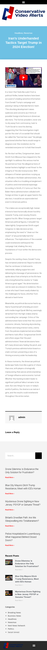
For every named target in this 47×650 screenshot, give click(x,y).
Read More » (9, 477)
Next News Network (16, 625)
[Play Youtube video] (23, 77)
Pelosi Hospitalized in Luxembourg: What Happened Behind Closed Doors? (22, 537)
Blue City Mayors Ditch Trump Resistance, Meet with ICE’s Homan (27, 579)
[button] (23, 2)
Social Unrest (13, 632)
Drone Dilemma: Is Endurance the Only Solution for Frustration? (27, 564)
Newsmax (28, 33)
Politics (11, 629)
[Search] (38, 455)
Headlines (19, 33)
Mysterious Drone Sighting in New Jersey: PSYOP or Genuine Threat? (27, 594)
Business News (14, 616)
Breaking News (14, 612)
